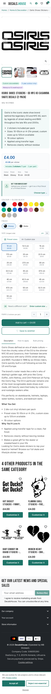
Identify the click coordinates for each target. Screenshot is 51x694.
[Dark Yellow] (36, 204)
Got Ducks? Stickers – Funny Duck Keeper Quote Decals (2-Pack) (12, 503)
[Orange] (25, 204)
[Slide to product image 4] (44, 72)
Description (8, 341)
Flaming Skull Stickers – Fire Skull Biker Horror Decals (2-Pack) (37, 503)
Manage (25, 690)
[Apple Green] (42, 204)
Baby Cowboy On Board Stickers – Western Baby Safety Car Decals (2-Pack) (12, 551)
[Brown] (36, 210)
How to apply (23, 341)
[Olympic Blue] (15, 210)
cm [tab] (42, 233)
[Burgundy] (20, 204)
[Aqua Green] (4, 210)
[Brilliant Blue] (20, 210)
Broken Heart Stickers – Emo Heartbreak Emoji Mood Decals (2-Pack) (37, 551)
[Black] (3, 204)
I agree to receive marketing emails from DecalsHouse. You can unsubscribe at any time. (26, 600)
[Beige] (42, 210)
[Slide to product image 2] (19, 72)
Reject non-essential (37, 683)
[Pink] (31, 210)
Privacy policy (11, 677)
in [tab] (47, 233)
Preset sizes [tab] (12, 239)
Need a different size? (27, 306)
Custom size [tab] (29, 239)
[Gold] (4, 215)
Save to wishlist (25, 330)
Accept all (13, 683)
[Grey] (15, 215)
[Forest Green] (9, 210)
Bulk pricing (38, 341)
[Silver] (9, 215)
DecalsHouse (21, 645)
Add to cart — (25, 322)
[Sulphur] (31, 204)
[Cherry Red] (15, 204)
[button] (31, 3)
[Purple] (25, 210)
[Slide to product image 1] (7, 72)
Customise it (13, 515)
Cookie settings (25, 662)
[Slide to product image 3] (32, 72)
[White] (9, 204)
